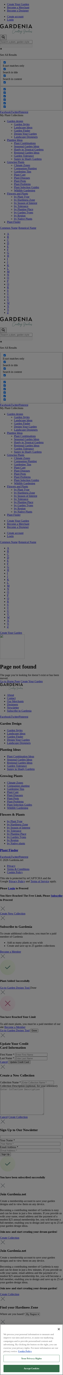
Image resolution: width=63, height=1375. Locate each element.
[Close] (59, 1329)
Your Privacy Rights (31, 1358)
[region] (31, 1349)
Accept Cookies (31, 1368)
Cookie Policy (25, 1351)
